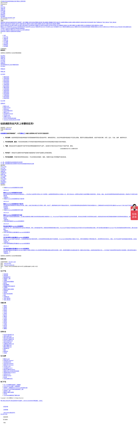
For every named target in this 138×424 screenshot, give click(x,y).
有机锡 (5, 292)
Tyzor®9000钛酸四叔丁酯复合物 (11, 395)
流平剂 (5, 311)
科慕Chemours (6, 107)
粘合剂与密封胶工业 (8, 334)
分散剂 (5, 313)
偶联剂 (5, 305)
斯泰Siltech (6, 109)
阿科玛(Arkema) (7, 375)
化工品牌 (3, 11)
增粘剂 (5, 316)
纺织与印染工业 (7, 342)
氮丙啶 (5, 283)
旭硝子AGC (6, 112)
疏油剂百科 (6, 98)
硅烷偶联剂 (4, 133)
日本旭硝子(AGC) (7, 368)
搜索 (2, 20)
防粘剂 (5, 310)
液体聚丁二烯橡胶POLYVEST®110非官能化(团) (15, 387)
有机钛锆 (5, 275)
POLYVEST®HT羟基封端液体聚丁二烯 (13, 389)
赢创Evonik (6, 106)
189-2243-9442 (4, 17)
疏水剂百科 (6, 96)
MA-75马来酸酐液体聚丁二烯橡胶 (12, 384)
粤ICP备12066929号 (6, 400)
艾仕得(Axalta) (7, 366)
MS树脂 (5, 287)
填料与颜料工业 (7, 345)
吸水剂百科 (6, 86)
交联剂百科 (6, 78)
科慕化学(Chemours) (8, 360)
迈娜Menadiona (7, 116)
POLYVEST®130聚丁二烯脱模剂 (11, 386)
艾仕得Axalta (6, 115)
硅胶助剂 (5, 290)
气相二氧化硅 (6, 299)
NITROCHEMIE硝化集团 (9, 118)
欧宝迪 (5, 377)
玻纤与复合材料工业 (8, 337)
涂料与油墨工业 (7, 336)
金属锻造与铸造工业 (8, 343)
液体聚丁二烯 (6, 278)
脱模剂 (5, 321)
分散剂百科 (6, 84)
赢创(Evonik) (6, 359)
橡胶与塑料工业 (7, 346)
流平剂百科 (6, 83)
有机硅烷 (5, 274)
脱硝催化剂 (6, 348)
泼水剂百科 (6, 93)
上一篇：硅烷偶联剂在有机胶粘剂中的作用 (11, 162)
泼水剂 (5, 322)
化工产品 (3, 7)
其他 (4, 295)
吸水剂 (5, 314)
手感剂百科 (6, 95)
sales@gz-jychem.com (9, 264)
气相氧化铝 (6, 296)
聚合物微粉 (6, 284)
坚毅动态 (3, 57)
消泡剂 (5, 319)
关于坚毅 (3, 13)
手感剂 (5, 324)
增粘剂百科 (6, 87)
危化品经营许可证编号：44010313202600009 (22, 400)
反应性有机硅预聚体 (8, 281)
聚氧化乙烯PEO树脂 (8, 289)
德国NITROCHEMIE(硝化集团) (11, 371)
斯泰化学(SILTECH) (8, 365)
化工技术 (3, 60)
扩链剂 (5, 318)
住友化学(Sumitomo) (8, 363)
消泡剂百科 (6, 90)
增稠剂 (5, 328)
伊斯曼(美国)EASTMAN (9, 372)
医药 (4, 349)
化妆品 (5, 352)
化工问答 (3, 61)
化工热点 (3, 55)
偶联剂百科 (16, 64)
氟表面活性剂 (6, 277)
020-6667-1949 (11, 17)
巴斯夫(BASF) (7, 374)
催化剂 (5, 308)
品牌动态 (3, 63)
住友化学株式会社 (8, 110)
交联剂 (5, 307)
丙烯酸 (5, 280)
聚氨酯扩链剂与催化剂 (9, 286)
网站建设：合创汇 (38, 400)
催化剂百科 (6, 80)
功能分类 (3, 8)
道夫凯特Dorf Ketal (8, 113)
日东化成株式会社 (8, 378)
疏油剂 (5, 327)
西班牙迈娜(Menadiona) (9, 369)
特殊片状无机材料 (8, 293)
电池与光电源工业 (8, 340)
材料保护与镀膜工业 (8, 339)
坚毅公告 (3, 58)
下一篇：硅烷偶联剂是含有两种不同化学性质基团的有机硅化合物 (17, 163)
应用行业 (3, 10)
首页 (2, 5)
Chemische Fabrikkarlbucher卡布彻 (11, 119)
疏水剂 (5, 325)
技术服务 (3, 16)
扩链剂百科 (6, 89)
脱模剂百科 (6, 92)
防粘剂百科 (6, 81)
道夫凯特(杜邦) (7, 362)
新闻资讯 (3, 14)
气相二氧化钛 (6, 298)
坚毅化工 (22, 133)
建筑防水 (5, 351)
